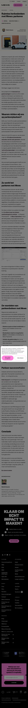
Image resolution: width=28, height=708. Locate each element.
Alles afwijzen (20, 358)
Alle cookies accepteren (7, 358)
